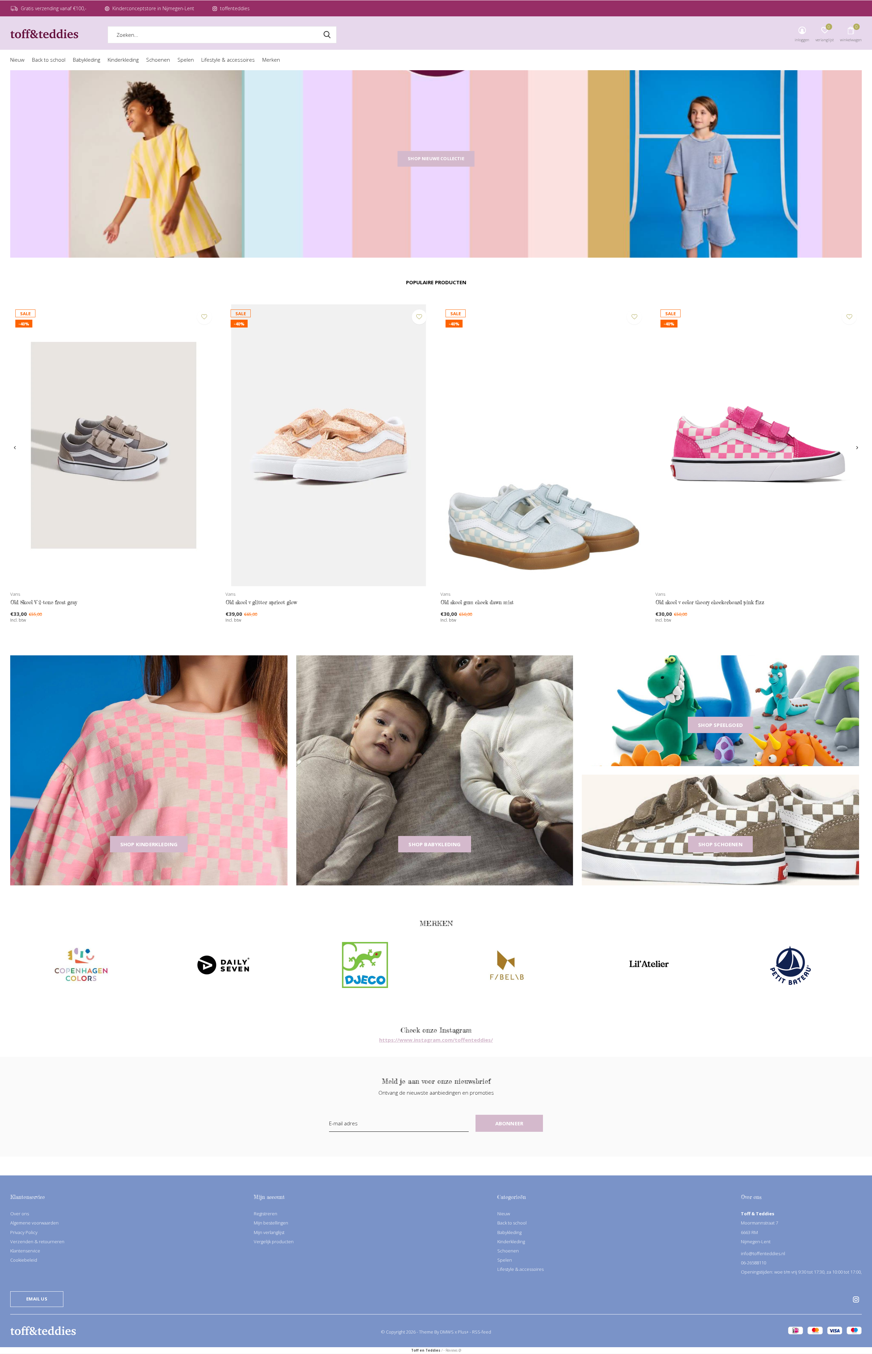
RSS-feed (481, 1332)
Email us (36, 1299)
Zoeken (327, 34)
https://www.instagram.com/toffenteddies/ (436, 1039)
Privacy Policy (23, 1232)
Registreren (265, 1214)
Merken (271, 59)
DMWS (447, 1332)
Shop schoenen (720, 844)
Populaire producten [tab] (436, 282)
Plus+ (463, 1332)
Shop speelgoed (720, 724)
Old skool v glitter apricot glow (261, 602)
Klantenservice (25, 1251)
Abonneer (509, 1123)
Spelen (185, 59)
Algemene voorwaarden (34, 1223)
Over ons (19, 1214)
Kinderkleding (123, 59)
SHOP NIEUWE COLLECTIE (436, 158)
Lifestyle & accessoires (228, 59)
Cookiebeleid (23, 1260)
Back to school (48, 59)
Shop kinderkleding (149, 844)
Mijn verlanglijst (269, 1232)
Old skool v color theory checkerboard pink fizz (709, 602)
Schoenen (158, 59)
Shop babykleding (434, 844)
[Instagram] (856, 1299)
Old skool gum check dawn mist (477, 602)
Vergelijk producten (274, 1241)
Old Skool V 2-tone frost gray (43, 602)
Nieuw (17, 59)
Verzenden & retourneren (37, 1241)
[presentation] (15, 448)
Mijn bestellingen (271, 1223)
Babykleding (86, 59)
